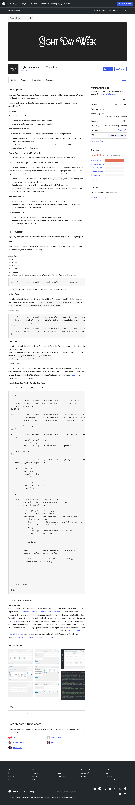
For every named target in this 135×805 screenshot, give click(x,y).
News (10, 773)
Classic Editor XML (15, 634)
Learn (58, 770)
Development (51, 80)
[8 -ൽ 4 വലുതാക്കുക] (56, 652)
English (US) (122, 130)
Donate (84, 776)
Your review (95, 179)
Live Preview (120, 69)
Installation (36, 80)
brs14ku (54, 742)
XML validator (13, 621)
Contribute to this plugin (107, 94)
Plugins (34, 776)
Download (107, 69)
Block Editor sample (26, 637)
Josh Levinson (18, 742)
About (10, 770)
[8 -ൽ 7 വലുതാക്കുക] (82, 652)
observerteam (56, 737)
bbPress (108, 776)
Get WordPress (125, 4)
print (116, 135)
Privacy (11, 780)
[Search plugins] (31, 18)
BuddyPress (110, 780)
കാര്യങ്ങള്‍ (85, 773)
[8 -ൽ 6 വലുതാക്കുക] (56, 685)
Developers (61, 776)
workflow (123, 135)
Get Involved (85, 770)
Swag (83, 780)
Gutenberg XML (74, 631)
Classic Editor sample (46, 637)
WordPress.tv (62, 780)
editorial (111, 135)
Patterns (35, 780)
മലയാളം (31, 792)
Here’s (72, 375)
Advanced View (97, 141)
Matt (107, 773)
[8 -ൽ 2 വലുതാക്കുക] (30, 669)
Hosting (11, 776)
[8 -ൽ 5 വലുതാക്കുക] (56, 669)
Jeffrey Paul (17, 748)
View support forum (98, 197)
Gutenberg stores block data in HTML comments (41, 612)
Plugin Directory (14, 11)
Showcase (36, 770)
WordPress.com (111, 770)
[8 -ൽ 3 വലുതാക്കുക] (30, 685)
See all (124, 179)
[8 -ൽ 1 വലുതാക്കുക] (30, 652)
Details (13, 80)
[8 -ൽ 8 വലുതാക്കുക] (82, 674)
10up (25, 71)
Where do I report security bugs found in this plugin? (28, 714)
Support (123, 80)
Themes (35, 773)
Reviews (24, 80)
